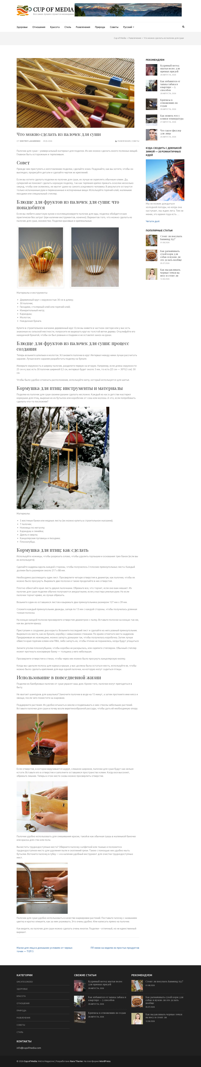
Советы (114, 27)
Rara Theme (76, 1061)
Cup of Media (53, 9)
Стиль (67, 27)
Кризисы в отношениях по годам (169, 102)
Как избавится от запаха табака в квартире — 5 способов (170, 86)
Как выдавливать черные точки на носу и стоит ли (170, 272)
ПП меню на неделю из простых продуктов (115, 947)
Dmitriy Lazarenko (30, 141)
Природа (100, 27)
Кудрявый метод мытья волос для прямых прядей (170, 68)
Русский (127, 27)
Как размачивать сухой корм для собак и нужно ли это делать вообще (171, 255)
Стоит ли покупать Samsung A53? (171, 238)
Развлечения (83, 27)
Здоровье (22, 27)
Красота (55, 27)
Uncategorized (25, 982)
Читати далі (153, 221)
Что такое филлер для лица (170, 132)
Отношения (38, 27)
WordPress (105, 1061)
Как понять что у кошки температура (171, 117)
